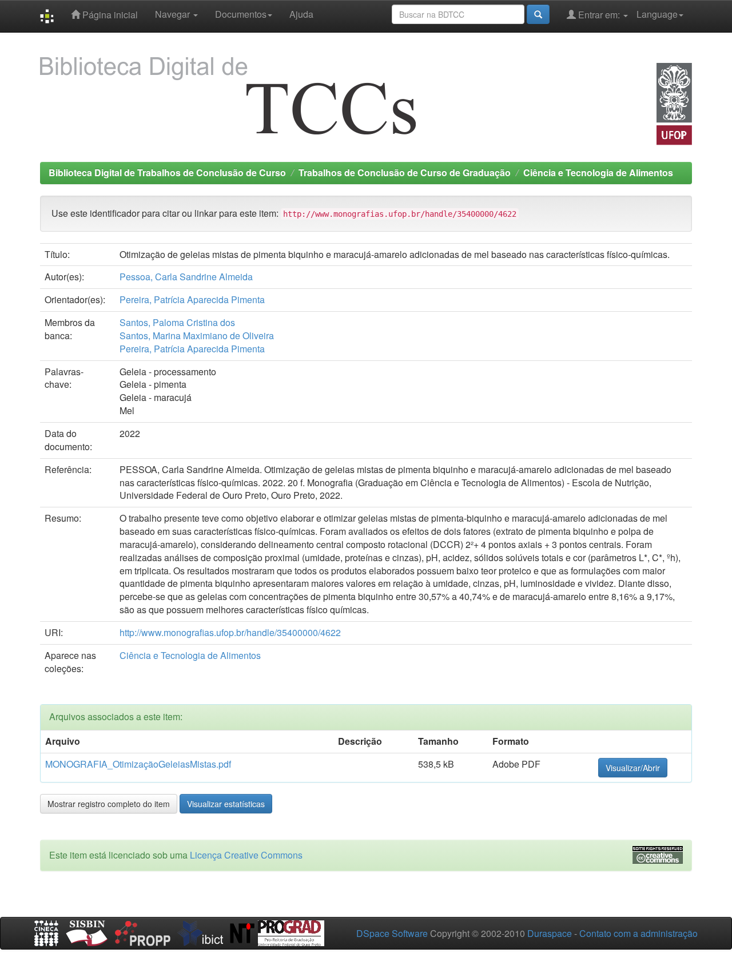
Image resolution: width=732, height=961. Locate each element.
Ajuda (301, 14)
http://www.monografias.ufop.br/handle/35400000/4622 (230, 632)
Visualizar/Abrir (633, 767)
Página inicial (109, 14)
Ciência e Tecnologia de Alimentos (598, 172)
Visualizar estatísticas (226, 803)
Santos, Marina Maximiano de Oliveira (197, 335)
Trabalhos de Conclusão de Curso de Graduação (405, 172)
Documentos (240, 14)
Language (657, 14)
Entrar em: (599, 14)
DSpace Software (392, 933)
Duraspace (549, 933)
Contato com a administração (638, 933)
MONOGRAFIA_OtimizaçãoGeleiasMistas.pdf (138, 764)
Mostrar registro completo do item (108, 803)
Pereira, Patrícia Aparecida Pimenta (192, 299)
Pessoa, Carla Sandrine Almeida (186, 276)
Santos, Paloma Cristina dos (177, 322)
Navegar (173, 14)
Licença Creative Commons (246, 854)
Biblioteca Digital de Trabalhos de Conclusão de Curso (167, 172)
